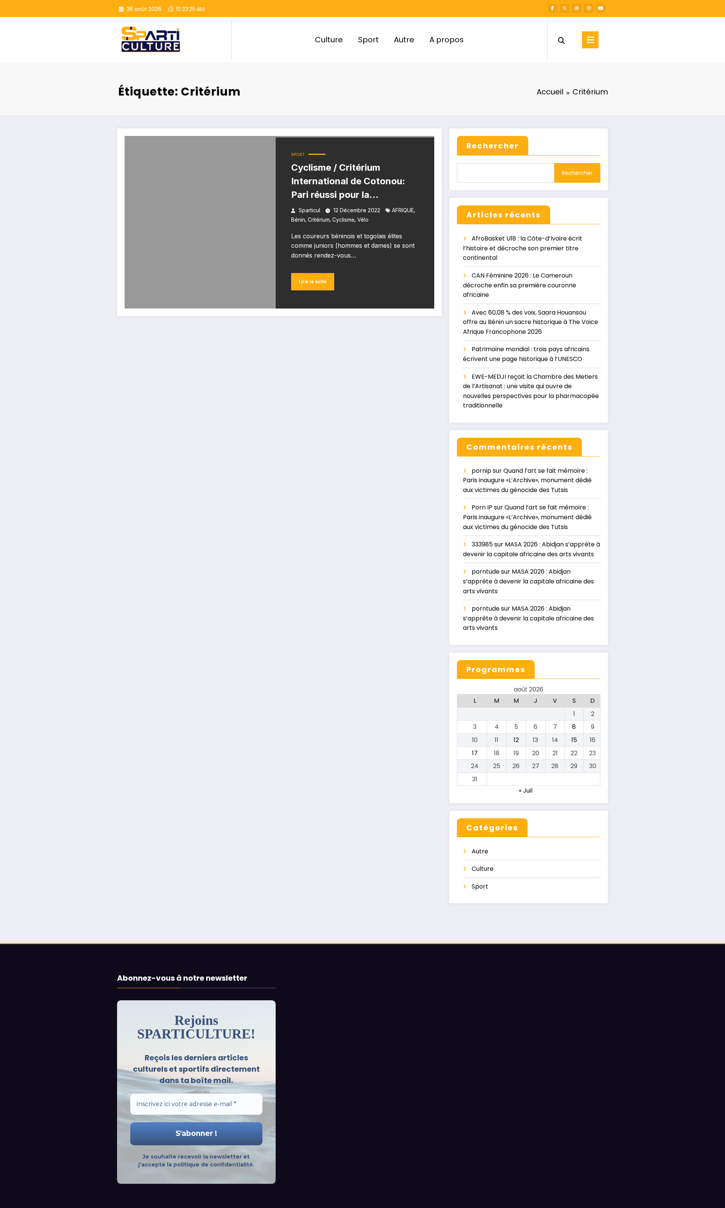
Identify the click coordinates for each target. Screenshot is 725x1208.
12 (516, 740)
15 (574, 740)
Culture (329, 39)
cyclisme (343, 219)
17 (475, 753)
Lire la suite (313, 281)
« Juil (525, 790)
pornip (481, 470)
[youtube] (600, 8)
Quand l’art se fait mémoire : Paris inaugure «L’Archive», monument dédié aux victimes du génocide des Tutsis (527, 480)
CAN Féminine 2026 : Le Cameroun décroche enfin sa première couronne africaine (519, 285)
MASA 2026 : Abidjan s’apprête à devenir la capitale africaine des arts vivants (528, 581)
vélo (363, 219)
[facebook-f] (552, 8)
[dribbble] (576, 8)
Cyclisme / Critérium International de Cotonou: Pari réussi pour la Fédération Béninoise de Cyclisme (348, 182)
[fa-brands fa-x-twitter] (564, 8)
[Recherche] (561, 39)
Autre (404, 39)
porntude (486, 571)
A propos (446, 39)
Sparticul (309, 210)
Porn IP (482, 507)
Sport (368, 39)
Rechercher (492, 145)
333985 (482, 544)
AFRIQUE (403, 210)
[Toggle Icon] (590, 39)
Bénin (298, 219)
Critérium (319, 219)
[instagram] (588, 8)
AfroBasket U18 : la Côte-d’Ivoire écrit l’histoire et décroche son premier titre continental (522, 248)
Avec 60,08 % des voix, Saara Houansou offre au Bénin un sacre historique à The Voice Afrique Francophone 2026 (530, 322)
